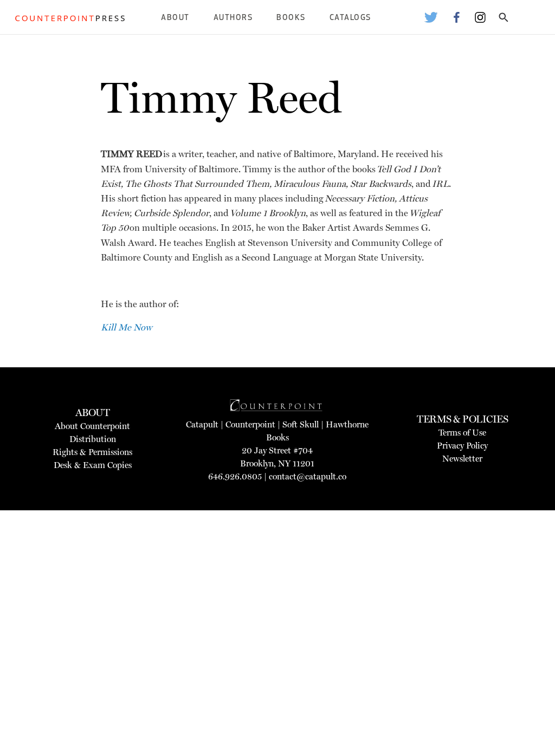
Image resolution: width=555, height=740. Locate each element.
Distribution (92, 439)
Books (291, 18)
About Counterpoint (92, 426)
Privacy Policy (462, 445)
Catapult (202, 424)
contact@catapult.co (307, 476)
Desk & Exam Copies (93, 465)
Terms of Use (462, 432)
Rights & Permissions (92, 452)
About (175, 18)
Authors (233, 18)
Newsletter (462, 458)
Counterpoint (250, 424)
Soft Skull (300, 424)
